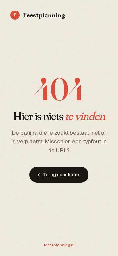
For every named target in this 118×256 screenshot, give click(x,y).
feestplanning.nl (59, 245)
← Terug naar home (59, 175)
